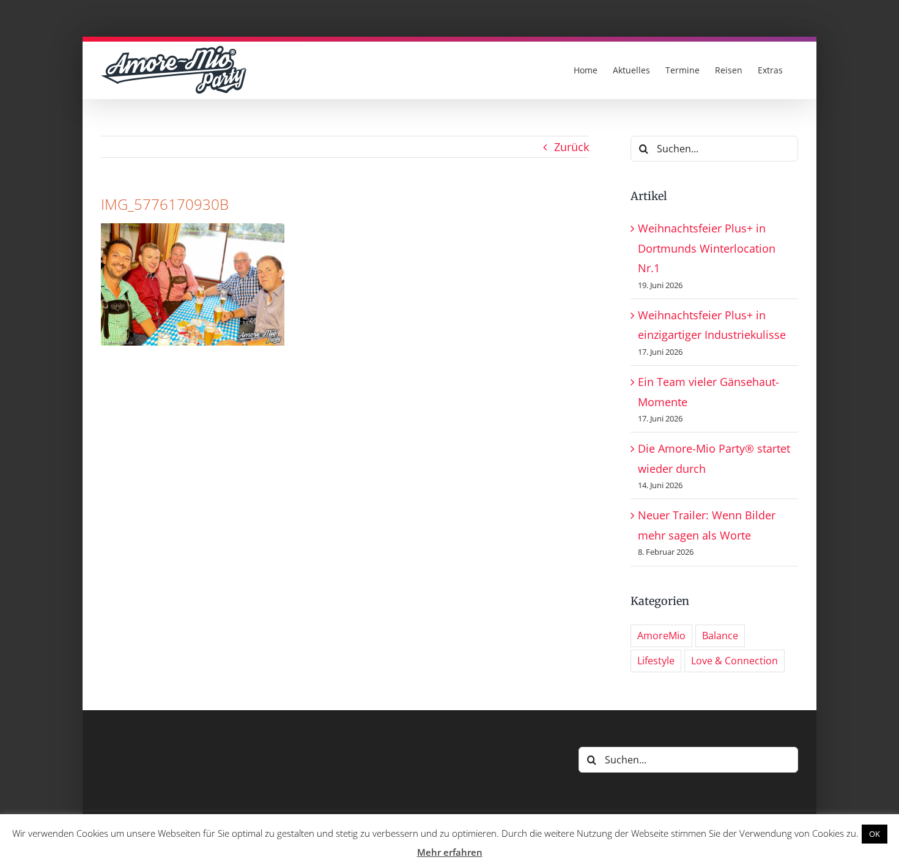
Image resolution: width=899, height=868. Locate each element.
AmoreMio (661, 635)
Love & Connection (734, 660)
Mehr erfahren (450, 852)
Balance (720, 635)
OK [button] (874, 833)
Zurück (571, 146)
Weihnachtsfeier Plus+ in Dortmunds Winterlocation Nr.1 (706, 248)
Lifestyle (656, 660)
